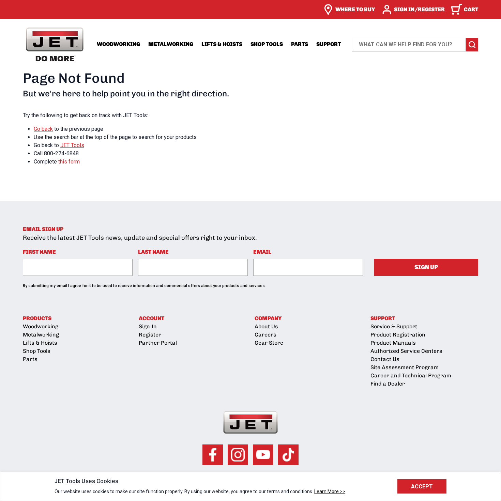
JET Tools (72, 145)
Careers (265, 334)
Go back (43, 129)
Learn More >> (329, 491)
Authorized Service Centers (406, 351)
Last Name (153, 252)
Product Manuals (393, 343)
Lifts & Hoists (221, 44)
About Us (266, 326)
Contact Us (384, 359)
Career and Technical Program (410, 375)
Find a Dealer (387, 383)
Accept (422, 486)
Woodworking (118, 44)
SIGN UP (426, 267)
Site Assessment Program (404, 367)
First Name (39, 252)
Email (262, 252)
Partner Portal (158, 343)
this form (69, 161)
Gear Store (269, 343)
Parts (299, 44)
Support (328, 44)
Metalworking (170, 44)
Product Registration (397, 334)
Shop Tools (266, 44)
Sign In (148, 326)
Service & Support (393, 326)
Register (150, 334)
